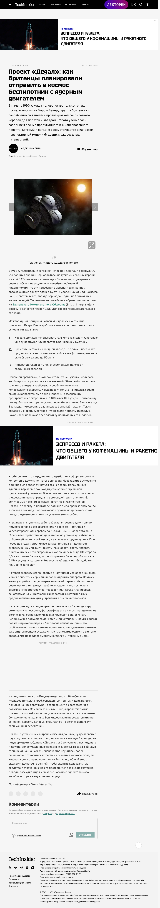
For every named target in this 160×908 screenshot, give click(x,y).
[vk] (15, 867)
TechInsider (25, 4)
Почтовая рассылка (134, 4)
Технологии (15, 66)
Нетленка (18, 156)
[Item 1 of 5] (53, 207)
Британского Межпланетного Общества (38, 305)
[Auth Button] (147, 4)
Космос (26, 66)
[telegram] (21, 867)
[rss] (10, 867)
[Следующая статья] (79, 845)
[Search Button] (141, 4)
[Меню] (10, 4)
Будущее (42, 156)
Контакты (13, 886)
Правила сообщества (19, 876)
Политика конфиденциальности (20, 881)
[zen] (27, 867)
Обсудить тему (89, 149)
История (26, 156)
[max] (32, 867)
